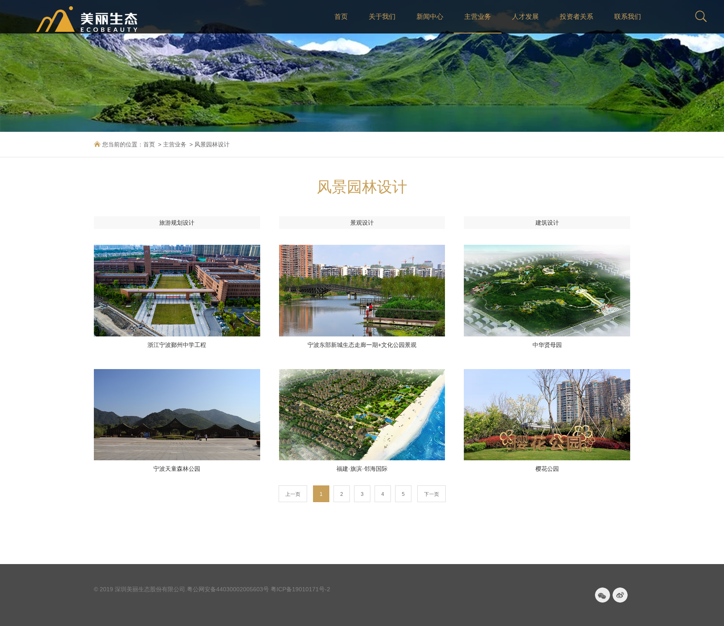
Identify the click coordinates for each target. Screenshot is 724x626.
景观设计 (362, 222)
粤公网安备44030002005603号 (228, 589)
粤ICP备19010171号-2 (300, 589)
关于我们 (382, 16)
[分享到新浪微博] (620, 595)
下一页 (431, 494)
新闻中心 (429, 16)
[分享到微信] (602, 595)
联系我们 (627, 16)
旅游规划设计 (176, 222)
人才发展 (525, 16)
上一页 (292, 494)
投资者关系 (576, 16)
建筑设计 (547, 222)
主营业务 (477, 16)
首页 (341, 16)
